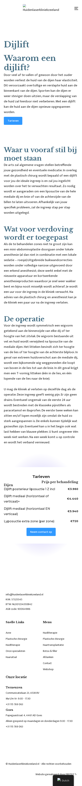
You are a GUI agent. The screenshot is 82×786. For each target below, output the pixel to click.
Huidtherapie (13, 645)
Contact (47, 663)
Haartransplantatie (53, 645)
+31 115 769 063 (14, 704)
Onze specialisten (15, 651)
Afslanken (48, 657)
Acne (8, 633)
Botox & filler (50, 651)
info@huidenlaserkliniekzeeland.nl (24, 594)
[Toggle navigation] (65, 8)
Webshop (48, 669)
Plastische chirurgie (16, 639)
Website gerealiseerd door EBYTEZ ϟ (55, 774)
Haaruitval (11, 657)
